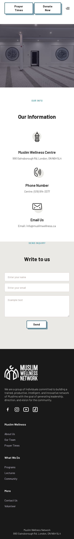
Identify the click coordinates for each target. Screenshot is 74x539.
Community (10, 478)
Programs (9, 467)
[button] (67, 8)
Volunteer (10, 506)
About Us (9, 434)
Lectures (9, 473)
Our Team (9, 439)
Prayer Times (12, 445)
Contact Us (10, 500)
